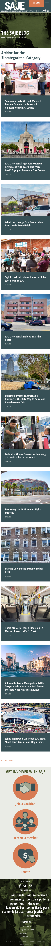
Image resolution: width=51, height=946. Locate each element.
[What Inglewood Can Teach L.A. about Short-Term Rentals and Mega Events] (25, 718)
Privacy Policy (25, 944)
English (33, 11)
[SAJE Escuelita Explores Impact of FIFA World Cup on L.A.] (25, 255)
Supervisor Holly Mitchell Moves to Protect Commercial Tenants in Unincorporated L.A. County (23, 104)
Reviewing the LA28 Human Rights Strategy (23, 511)
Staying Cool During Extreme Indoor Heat (24, 570)
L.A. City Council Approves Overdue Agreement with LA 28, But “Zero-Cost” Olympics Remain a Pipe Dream (25, 167)
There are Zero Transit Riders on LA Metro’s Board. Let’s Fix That (24, 629)
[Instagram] (30, 886)
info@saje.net (25, 936)
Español (45, 11)
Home (3, 38)
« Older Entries (7, 760)
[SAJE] (15, 6)
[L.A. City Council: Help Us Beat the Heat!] (25, 312)
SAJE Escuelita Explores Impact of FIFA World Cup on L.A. (25, 278)
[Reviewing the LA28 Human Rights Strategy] (25, 487)
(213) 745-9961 (25, 933)
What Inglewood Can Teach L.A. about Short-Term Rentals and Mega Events (25, 740)
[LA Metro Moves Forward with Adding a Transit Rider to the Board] (25, 432)
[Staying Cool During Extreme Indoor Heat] (25, 545)
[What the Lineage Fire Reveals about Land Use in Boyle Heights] (25, 200)
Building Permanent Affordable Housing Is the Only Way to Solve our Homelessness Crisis (25, 399)
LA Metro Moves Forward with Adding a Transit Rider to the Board (25, 455)
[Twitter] (25, 886)
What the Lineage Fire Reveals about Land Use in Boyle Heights (24, 223)
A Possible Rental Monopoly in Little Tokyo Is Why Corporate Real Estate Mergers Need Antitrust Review (24, 686)
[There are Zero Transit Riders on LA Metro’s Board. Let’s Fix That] (25, 604)
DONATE (36, 3)
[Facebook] (20, 886)
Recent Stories (11, 38)
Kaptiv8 (42, 941)
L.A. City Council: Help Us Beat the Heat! (23, 338)
